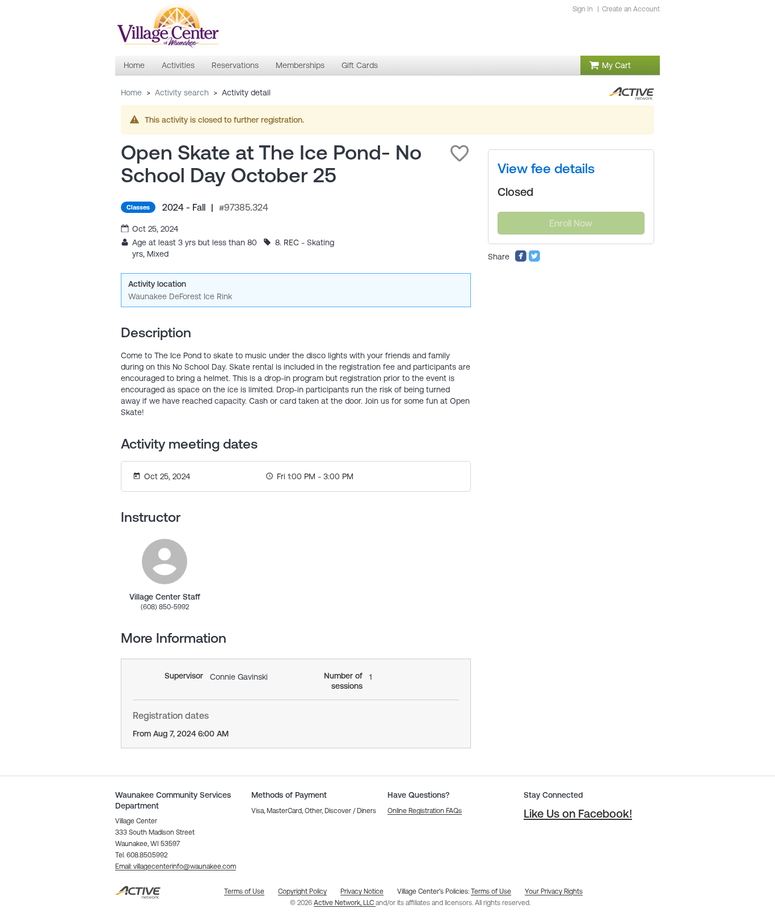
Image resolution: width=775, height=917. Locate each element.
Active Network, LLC (345, 903)
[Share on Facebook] (521, 259)
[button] (459, 153)
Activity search (182, 92)
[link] (164, 561)
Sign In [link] (582, 9)
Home (131, 92)
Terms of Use (491, 891)
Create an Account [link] (631, 9)
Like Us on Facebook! (578, 813)
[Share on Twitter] (534, 259)
